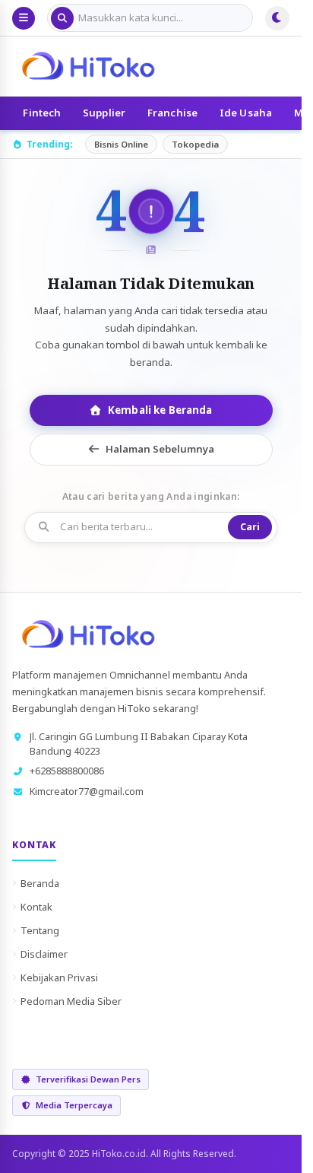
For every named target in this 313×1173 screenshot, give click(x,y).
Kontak (36, 907)
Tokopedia (195, 144)
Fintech (42, 112)
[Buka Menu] (23, 18)
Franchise (172, 112)
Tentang (40, 930)
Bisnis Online (121, 144)
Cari (250, 526)
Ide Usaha (246, 112)
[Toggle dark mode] (277, 18)
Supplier (104, 112)
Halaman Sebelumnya (160, 449)
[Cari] (62, 18)
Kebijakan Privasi (59, 977)
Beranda (40, 883)
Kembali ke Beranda (160, 410)
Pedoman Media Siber (71, 1001)
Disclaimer (44, 954)
